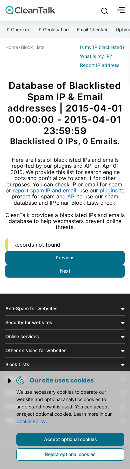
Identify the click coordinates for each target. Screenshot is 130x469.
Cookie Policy (31, 421)
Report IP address (99, 65)
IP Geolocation (53, 29)
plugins (109, 190)
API (71, 196)
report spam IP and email (44, 190)
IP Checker (17, 29)
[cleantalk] (30, 10)
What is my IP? (96, 56)
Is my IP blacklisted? (102, 47)
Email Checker (92, 29)
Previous (65, 257)
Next (65, 271)
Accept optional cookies (70, 439)
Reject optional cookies (70, 454)
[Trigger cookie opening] (10, 380)
